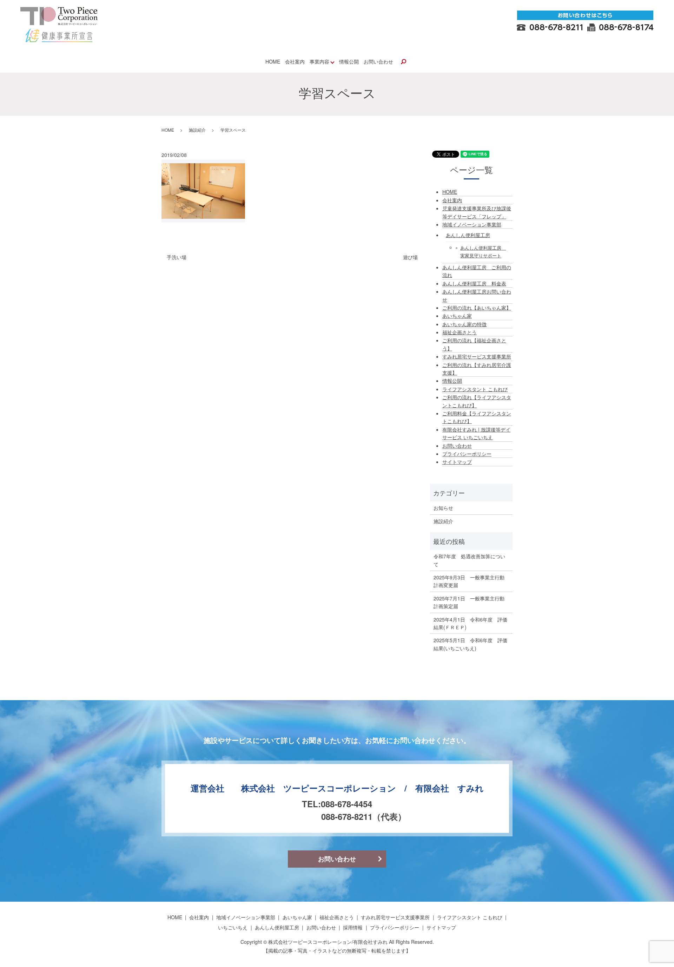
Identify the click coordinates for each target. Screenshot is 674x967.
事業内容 (319, 61)
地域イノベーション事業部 (471, 224)
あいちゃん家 (457, 315)
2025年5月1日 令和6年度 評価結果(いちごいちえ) (470, 644)
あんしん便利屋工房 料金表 (474, 283)
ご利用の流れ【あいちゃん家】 (476, 307)
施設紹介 (197, 130)
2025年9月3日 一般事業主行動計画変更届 (469, 581)
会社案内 (295, 61)
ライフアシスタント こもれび (475, 389)
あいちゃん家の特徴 (464, 324)
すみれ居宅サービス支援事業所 (476, 356)
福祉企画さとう (459, 332)
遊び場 (410, 257)
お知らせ (443, 507)
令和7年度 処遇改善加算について (469, 560)
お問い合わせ (378, 61)
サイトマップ (457, 461)
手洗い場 (176, 257)
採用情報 (353, 927)
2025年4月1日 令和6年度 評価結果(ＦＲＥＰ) (470, 623)
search (403, 62)
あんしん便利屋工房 (468, 234)
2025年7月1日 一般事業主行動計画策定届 (469, 602)
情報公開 (349, 61)
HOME (272, 61)
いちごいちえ (232, 927)
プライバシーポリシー (466, 453)
